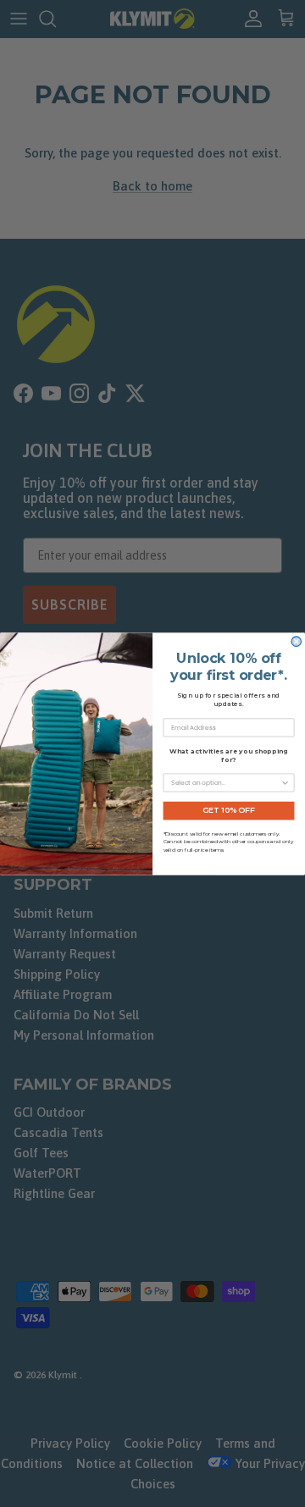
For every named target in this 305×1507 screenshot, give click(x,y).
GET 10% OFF (228, 809)
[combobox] (225, 783)
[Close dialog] (296, 640)
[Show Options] (285, 783)
